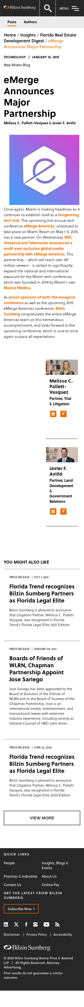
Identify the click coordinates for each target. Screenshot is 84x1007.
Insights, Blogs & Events (55, 865)
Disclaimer (12, 934)
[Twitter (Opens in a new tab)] (16, 924)
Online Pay (50, 884)
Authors (30, 21)
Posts (11, 21)
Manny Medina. (17, 287)
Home (10, 35)
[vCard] (63, 414)
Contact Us (12, 884)
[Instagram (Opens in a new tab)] (35, 924)
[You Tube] (46, 924)
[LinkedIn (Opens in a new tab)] (6, 924)
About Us (49, 876)
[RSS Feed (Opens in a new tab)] (57, 924)
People (9, 863)
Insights (28, 35)
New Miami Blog (17, 64)
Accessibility (62, 934)
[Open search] (47, 8)
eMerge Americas (39, 226)
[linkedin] (53, 414)
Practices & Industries (21, 876)
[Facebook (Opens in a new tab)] (26, 924)
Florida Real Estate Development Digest (40, 38)
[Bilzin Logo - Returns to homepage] (20, 8)
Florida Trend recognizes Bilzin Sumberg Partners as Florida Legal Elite (42, 593)
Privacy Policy (36, 934)
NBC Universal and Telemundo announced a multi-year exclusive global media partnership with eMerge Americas (38, 245)
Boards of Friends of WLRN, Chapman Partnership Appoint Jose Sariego (36, 668)
